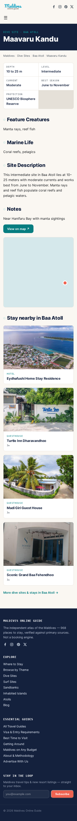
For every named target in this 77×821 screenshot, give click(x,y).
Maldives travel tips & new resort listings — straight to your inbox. (37, 784)
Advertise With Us (15, 761)
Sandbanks (11, 687)
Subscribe (62, 794)
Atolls (7, 699)
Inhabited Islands (15, 693)
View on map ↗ (18, 229)
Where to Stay (13, 664)
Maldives (9, 55)
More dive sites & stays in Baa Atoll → (30, 593)
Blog (6, 705)
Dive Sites (23, 55)
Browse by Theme (16, 670)
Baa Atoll (38, 55)
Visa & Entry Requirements (21, 732)
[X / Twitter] (72, 7)
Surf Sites (9, 681)
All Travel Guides (14, 726)
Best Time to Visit (15, 738)
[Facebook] (54, 7)
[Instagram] (60, 7)
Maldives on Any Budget (20, 749)
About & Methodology (18, 755)
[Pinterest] (66, 7)
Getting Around (13, 744)
